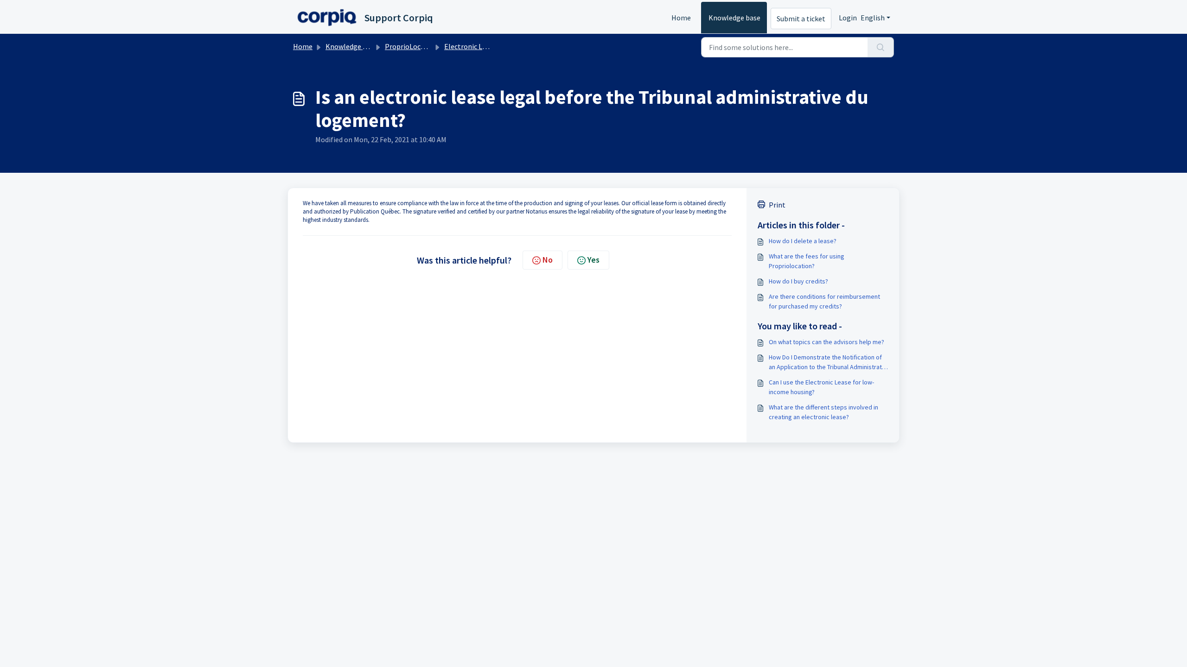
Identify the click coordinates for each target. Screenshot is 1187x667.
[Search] (881, 47)
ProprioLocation (411, 46)
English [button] (873, 17)
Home (681, 17)
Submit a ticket (801, 18)
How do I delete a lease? (802, 241)
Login (848, 17)
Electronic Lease (470, 46)
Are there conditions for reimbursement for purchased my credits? (824, 301)
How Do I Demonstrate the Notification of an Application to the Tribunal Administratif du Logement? (827, 362)
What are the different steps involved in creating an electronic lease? (823, 412)
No (547, 259)
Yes (593, 259)
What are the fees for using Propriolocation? (806, 261)
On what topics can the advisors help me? (826, 342)
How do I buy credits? (798, 281)
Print (777, 204)
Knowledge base (734, 17)
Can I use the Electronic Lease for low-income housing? (821, 387)
